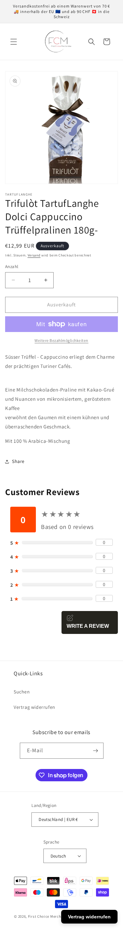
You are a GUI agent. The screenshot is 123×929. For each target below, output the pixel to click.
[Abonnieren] (95, 751)
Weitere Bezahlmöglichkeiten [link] (61, 340)
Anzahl (11, 266)
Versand (34, 255)
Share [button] (18, 461)
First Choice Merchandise (50, 916)
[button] (13, 41)
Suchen (22, 692)
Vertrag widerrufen (34, 707)
